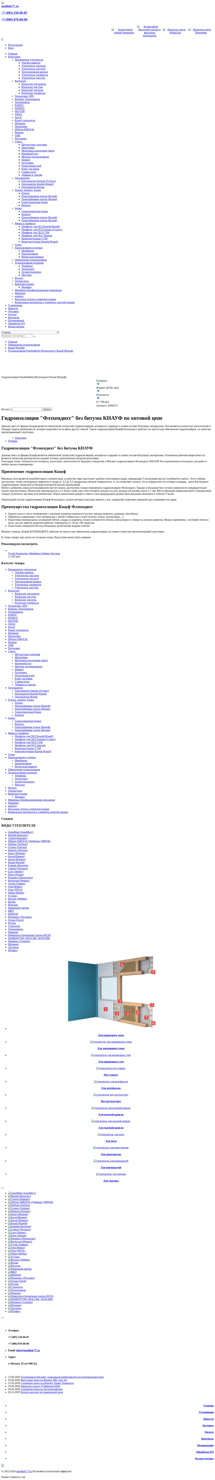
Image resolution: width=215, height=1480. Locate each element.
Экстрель (13, 947)
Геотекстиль (22, 281)
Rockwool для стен (32, 87)
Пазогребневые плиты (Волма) (39, 199)
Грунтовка (27, 162)
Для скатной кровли (110, 1127)
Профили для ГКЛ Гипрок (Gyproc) (42, 229)
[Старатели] (15, 1287)
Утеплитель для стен (33, 77)
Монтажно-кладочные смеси (38, 150)
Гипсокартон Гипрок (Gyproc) (39, 181)
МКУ (11, 910)
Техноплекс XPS (24, 96)
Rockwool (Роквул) (18, 880)
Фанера (19, 132)
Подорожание (205, 1445)
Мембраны (28, 250)
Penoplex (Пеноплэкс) (20, 877)
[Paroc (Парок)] (17, 1235)
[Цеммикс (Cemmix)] (20, 1302)
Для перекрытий (111, 1167)
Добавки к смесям (32, 175)
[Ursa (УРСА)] (16, 1250)
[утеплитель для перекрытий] (111, 1160)
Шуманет (20, 123)
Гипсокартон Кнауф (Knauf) (37, 184)
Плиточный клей (31, 165)
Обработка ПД (205, 1452)
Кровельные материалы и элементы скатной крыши (45, 302)
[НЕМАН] (14, 1274)
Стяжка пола (29, 171)
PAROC (19, 105)
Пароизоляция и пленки (28, 247)
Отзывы (12, 440)
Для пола (111, 1141)
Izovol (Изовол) (17, 859)
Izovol (18, 117)
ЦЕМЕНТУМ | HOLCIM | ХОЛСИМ (29, 938)
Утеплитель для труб (33, 68)
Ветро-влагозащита (33, 256)
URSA (18, 114)
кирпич (19, 296)
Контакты (207, 1438)
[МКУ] (12, 1271)
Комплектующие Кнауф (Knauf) (40, 241)
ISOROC (20, 108)
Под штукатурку (111, 1101)
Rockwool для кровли (34, 84)
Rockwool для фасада (34, 93)
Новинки (20, 293)
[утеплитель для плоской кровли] (111, 1108)
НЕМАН (13, 913)
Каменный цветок (18, 907)
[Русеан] (13, 1284)
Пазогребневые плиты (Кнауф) (39, 196)
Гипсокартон (22, 178)
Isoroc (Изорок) (16, 853)
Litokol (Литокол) (18, 868)
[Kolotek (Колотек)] (19, 1226)
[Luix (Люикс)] (17, 1232)
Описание (20, 437)
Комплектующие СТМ (34, 238)
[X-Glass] (13, 1256)
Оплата (209, 1432)
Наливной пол (30, 153)
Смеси (18, 141)
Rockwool (20, 81)
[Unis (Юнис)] (16, 1247)
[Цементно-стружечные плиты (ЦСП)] (30, 1296)
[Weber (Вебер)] (17, 1253)
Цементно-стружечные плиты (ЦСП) (29, 935)
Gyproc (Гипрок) (17, 847)
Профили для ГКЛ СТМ (35, 232)
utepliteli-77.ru (24, 1471)
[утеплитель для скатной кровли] (110, 1121)
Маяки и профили (25, 223)
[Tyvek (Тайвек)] (18, 1244)
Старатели (14, 926)
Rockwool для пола (32, 90)
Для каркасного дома (111, 1035)
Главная (12, 341)
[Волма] (13, 1262)
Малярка (26, 287)
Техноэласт (28, 268)
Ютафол (12, 950)
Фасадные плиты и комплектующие (35, 299)
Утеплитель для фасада (35, 74)
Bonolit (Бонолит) (18, 835)
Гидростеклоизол (31, 272)
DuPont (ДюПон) (17, 844)
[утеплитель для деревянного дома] (111, 1041)
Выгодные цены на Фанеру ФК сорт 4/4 (44, 1380)
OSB (17, 135)
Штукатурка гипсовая (34, 144)
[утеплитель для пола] (111, 1134)
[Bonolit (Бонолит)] (19, 1196)
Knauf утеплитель (25, 120)
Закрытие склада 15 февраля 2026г (40, 1386)
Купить (47, 409)
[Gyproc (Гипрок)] (19, 1208)
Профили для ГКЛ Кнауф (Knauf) (41, 226)
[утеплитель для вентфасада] (111, 1081)
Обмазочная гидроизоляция (31, 259)
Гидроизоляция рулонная (29, 262)
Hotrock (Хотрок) (18, 850)
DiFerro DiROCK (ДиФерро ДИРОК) (29, 841)
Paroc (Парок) (16, 874)
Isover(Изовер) (16, 856)
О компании (206, 1412)
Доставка (208, 1425)
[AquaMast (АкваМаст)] (22, 1193)
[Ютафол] (14, 1311)
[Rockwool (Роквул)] (20, 1241)
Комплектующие (24, 284)
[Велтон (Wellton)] (19, 1259)
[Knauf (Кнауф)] (17, 1223)
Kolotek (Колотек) (18, 865)
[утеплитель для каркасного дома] (111, 1028)
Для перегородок (111, 1154)
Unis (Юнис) (15, 886)
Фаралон (13, 932)
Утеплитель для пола (34, 65)
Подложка (21, 138)
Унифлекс (27, 265)
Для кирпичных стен (111, 1061)
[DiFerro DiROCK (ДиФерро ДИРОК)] (30, 1202)
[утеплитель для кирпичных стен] (111, 1055)
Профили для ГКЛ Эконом (37, 235)
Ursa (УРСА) (15, 889)
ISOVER (20, 111)
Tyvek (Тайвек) (16, 883)
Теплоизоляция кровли (35, 71)
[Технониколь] (17, 1290)
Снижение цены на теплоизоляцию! (41, 1389)
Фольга (19, 278)
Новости (208, 1419)
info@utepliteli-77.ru (28, 1350)
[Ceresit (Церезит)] (19, 1199)
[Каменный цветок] (20, 1268)
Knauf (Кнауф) (16, 347)
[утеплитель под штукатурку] (111, 1094)
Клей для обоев (30, 168)
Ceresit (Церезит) (17, 838)
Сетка (18, 244)
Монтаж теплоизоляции (35, 156)
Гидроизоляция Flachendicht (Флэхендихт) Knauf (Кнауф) (40, 350)
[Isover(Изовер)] (17, 1217)
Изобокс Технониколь (27, 99)
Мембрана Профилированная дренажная (38, 290)
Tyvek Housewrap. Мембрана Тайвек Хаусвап (34, 553)
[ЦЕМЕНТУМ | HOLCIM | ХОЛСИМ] (30, 1299)
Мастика (26, 275)
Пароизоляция (30, 253)
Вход (11, 47)
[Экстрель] (14, 1308)
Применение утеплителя (29, 59)
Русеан (12, 923)
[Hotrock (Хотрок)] (19, 1211)
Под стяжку (111, 1074)
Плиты (25, 193)
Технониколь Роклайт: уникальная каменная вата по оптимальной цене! (62, 1377)
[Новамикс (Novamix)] (21, 1278)
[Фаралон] (14, 1293)
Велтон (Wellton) (17, 898)
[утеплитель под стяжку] (110, 1068)
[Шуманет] (15, 1305)
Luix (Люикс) (15, 871)
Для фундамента (31, 62)
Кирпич (26, 205)
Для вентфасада (111, 1088)
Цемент (26, 159)
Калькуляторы (204, 1458)
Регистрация (15, 44)
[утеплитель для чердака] (111, 1174)
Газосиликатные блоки (35, 202)
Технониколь (22, 102)
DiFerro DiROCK (24, 129)
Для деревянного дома (110, 1048)
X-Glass (12, 895)
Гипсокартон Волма (33, 187)
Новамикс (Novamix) (20, 917)
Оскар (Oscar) (16, 920)
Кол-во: (6, 409)
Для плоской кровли (110, 1114)
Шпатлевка (28, 147)
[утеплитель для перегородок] (110, 1147)
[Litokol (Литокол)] (19, 1229)
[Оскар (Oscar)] (17, 1281)
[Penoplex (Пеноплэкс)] (22, 1238)
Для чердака (111, 1180)
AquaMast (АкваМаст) (20, 832)
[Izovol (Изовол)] (18, 1220)
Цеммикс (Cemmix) (19, 941)
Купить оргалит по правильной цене (42, 1392)
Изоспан (13, 904)
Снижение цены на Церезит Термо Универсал (47, 1383)
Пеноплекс (21, 126)
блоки (18, 208)
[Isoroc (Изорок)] (18, 1214)
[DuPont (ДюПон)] (19, 1205)
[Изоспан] (14, 1265)
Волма (11, 901)
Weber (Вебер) (16, 892)
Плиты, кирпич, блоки (28, 190)
